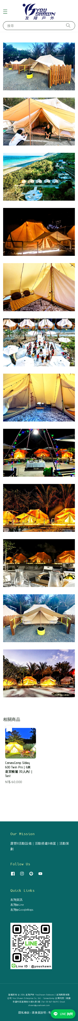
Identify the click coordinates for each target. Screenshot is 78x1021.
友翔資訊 (16, 899)
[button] (5, 11)
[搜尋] (68, 25)
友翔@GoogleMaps (21, 909)
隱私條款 (24, 1012)
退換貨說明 (39, 1012)
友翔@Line (17, 904)
